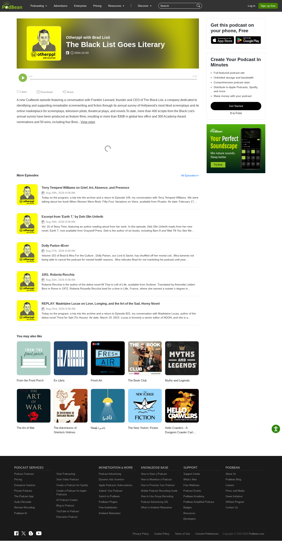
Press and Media (235, 490)
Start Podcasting (65, 473)
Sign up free (268, 5)
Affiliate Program (235, 501)
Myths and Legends (177, 380)
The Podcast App (23, 496)
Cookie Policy (162, 533)
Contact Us (232, 507)
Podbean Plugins (108, 501)
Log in (251, 5)
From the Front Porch (30, 380)
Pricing (97, 5)
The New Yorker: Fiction (143, 427)
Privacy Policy (141, 533)
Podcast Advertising (110, 473)
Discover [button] (143, 5)
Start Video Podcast (67, 479)
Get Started (236, 106)
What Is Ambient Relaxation (156, 507)
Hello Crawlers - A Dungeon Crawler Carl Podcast (179, 430)
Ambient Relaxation (109, 513)
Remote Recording (24, 507)
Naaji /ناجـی (98, 427)
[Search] (199, 5)
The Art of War (26, 427)
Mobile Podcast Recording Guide (159, 490)
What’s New (190, 479)
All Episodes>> (190, 175)
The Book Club (137, 380)
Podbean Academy (193, 496)
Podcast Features (24, 473)
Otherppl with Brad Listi (88, 37)
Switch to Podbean (109, 496)
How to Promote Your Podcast (158, 485)
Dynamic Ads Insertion (111, 479)
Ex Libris (59, 380)
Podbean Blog (233, 479)
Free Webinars (191, 485)
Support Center (191, 473)
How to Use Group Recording (157, 496)
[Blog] (31, 533)
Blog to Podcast (65, 505)
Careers (230, 485)
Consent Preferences (207, 533)
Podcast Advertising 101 (154, 501)
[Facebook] (16, 533)
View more (88, 122)
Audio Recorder (22, 501)
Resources (189, 513)
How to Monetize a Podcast (156, 479)
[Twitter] (23, 533)
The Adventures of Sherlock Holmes (65, 430)
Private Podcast (23, 490)
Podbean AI (20, 513)
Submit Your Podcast (110, 490)
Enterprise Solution (24, 485)
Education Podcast (67, 516)
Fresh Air (96, 380)
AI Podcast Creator (67, 500)
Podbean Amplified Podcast (198, 501)
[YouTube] (38, 533)
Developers (189, 518)
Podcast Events (192, 490)
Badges (187, 507)
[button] (39, 6)
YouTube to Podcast (67, 511)
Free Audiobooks (108, 507)
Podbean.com (256, 533)
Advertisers (60, 5)
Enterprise (80, 5)
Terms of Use (182, 533)
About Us (231, 473)
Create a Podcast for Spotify (72, 485)
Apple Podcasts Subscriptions (115, 485)
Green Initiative (234, 496)
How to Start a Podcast (154, 473)
